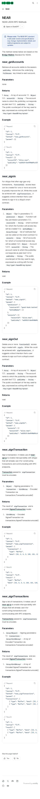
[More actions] (37, 3)
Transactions (7, 619)
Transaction (7, 472)
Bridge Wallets (8, 55)
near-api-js (6, 605)
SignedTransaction (18, 509)
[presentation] (20, 147)
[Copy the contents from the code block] (34, 126)
